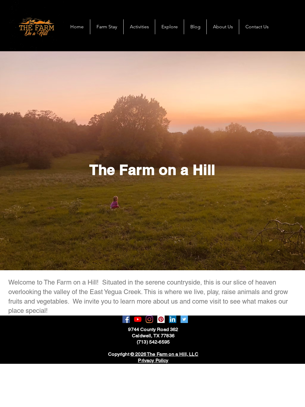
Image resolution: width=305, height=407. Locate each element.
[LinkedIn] (172, 319)
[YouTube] (137, 319)
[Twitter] (184, 319)
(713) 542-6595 (153, 342)
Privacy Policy (153, 360)
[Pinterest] (161, 319)
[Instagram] (149, 319)
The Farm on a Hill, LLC (172, 354)
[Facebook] (126, 319)
